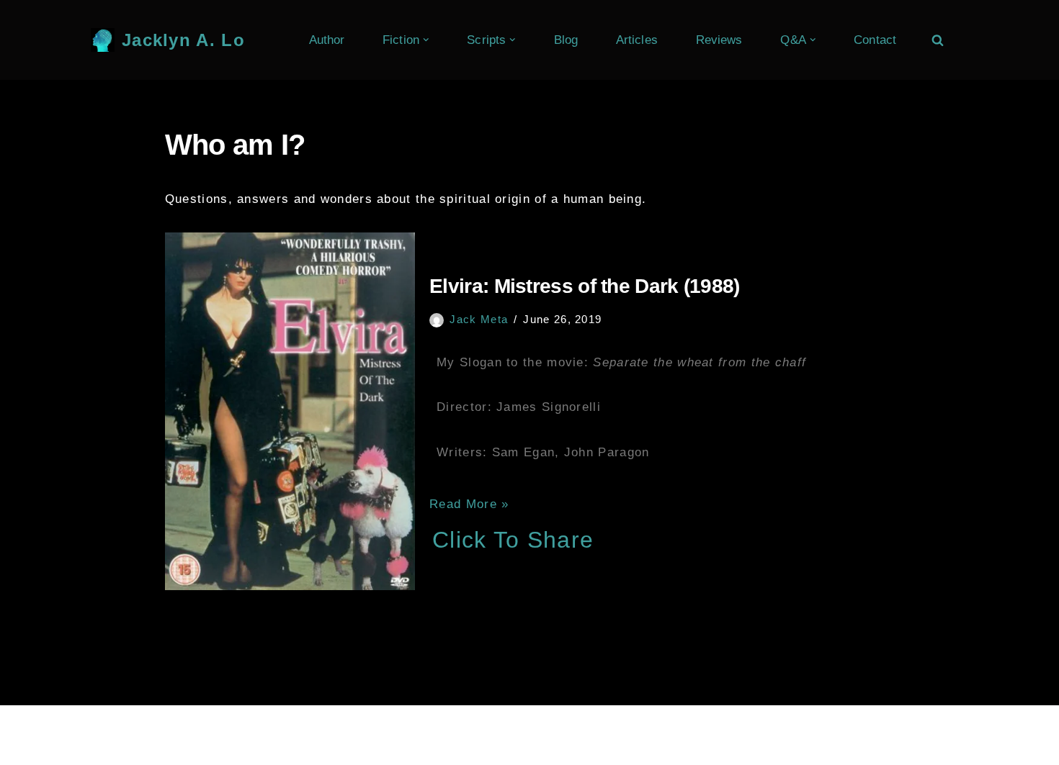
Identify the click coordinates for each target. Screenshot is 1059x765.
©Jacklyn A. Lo (151, 725)
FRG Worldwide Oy (348, 725)
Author (327, 40)
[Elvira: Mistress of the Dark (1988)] (290, 410)
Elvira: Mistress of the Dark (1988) (584, 286)
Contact (875, 40)
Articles (637, 40)
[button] (426, 40)
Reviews (719, 40)
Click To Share (513, 539)
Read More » (469, 504)
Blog (566, 40)
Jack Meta (479, 319)
